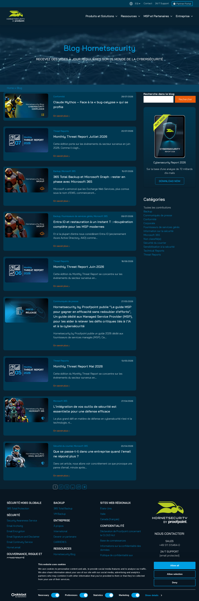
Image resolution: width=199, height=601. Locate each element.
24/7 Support (162, 3)
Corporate (149, 223)
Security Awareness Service (22, 520)
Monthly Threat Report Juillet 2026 (80, 136)
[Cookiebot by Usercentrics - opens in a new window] (19, 595)
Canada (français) (109, 519)
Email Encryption (16, 531)
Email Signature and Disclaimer (23, 536)
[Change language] (135, 4)
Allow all (174, 565)
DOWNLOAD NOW (169, 181)
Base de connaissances (113, 540)
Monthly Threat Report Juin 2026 (78, 267)
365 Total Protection (18, 508)
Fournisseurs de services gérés (77, 216)
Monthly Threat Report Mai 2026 (78, 366)
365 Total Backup (63, 508)
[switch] (84, 595)
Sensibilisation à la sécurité (159, 246)
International (60, 531)
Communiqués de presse (65, 301)
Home (10, 88)
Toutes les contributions (157, 207)
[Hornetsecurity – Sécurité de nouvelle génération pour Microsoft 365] (15, 16)
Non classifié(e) (152, 239)
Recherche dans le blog (158, 94)
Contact (148, 3)
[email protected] (169, 555)
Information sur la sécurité (158, 231)
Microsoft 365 (69, 171)
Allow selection (175, 574)
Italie (102, 513)
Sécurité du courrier (63, 446)
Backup (57, 171)
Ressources (129, 16)
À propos (59, 525)
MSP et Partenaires (156, 16)
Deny (174, 582)
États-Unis (106, 508)
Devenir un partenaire (65, 536)
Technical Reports (153, 250)
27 (78, 487)
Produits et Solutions (100, 16)
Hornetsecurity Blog (64, 554)
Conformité (59, 96)
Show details (151, 595)
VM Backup (60, 513)
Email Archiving (15, 525)
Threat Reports (61, 131)
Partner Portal (183, 3)
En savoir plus (60, 115)
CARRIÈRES (60, 541)
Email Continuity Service (20, 541)
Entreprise (183, 16)
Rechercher (185, 99)
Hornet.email (13, 547)
